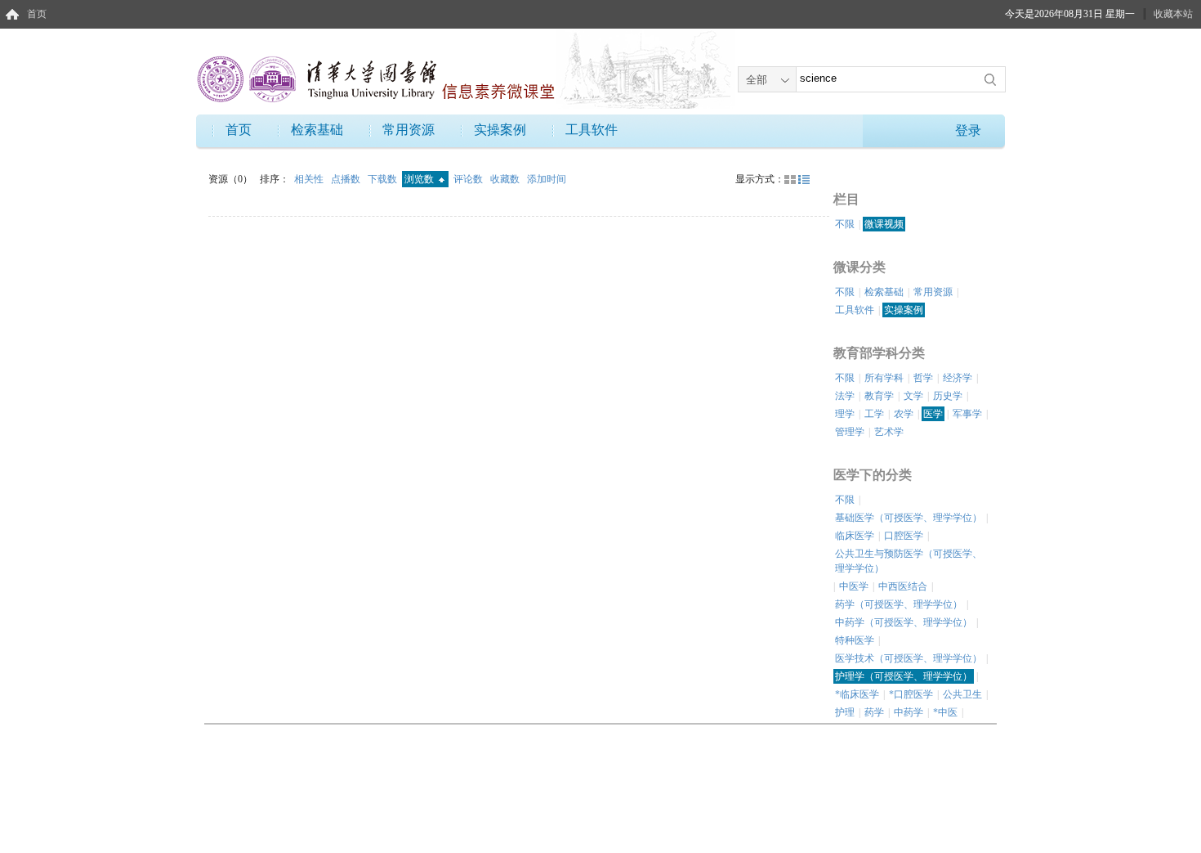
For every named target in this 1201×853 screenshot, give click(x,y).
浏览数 (420, 179)
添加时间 (546, 179)
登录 (968, 130)
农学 (903, 414)
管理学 (849, 432)
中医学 (853, 586)
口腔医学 (903, 535)
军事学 (967, 414)
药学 (874, 712)
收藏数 (506, 179)
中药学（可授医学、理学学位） (903, 622)
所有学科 (884, 378)
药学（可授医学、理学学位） (898, 604)
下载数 (384, 179)
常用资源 (408, 130)
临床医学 (854, 535)
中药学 (908, 712)
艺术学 (889, 432)
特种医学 (854, 640)
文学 (913, 396)
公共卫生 (962, 694)
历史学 (947, 396)
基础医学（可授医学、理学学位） (908, 517)
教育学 (879, 396)
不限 (845, 224)
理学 (845, 414)
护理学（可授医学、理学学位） (903, 676)
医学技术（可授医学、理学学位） (908, 658)
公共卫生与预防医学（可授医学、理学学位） (908, 561)
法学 (845, 396)
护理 (845, 712)
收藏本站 (1173, 14)
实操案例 (500, 130)
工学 (874, 414)
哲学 (923, 378)
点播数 (347, 179)
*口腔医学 (911, 694)
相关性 (310, 179)
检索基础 (317, 130)
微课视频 (884, 224)
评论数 (469, 179)
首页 (37, 14)
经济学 (957, 378)
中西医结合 (902, 586)
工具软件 (591, 130)
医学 (933, 414)
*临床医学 (857, 694)
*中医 (945, 712)
